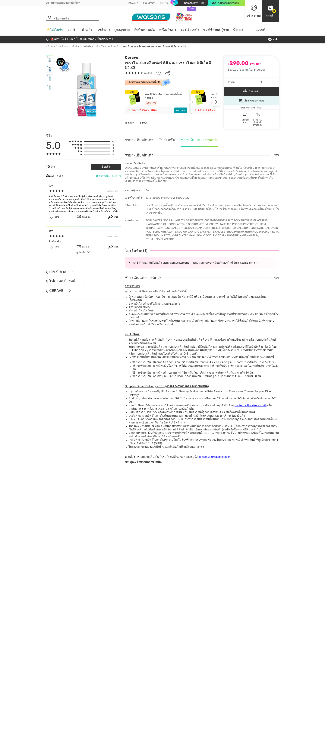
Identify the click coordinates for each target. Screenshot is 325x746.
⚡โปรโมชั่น (54, 29)
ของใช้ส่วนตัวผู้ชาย (216, 29)
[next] (242, 29)
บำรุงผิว (87, 29)
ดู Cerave (55, 291)
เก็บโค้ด (180, 110)
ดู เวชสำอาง (56, 272)
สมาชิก (72, 29)
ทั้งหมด (50, 176)
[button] (270, 11)
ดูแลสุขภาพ (122, 29)
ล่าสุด (60, 176)
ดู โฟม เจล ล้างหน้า (62, 281)
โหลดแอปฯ (132, 3)
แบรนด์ (260, 29)
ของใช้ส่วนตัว (190, 29)
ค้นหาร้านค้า (149, 3)
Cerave (131, 57)
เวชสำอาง (103, 29)
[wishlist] (158, 73)
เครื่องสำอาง (167, 29)
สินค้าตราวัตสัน (144, 29)
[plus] (272, 82)
